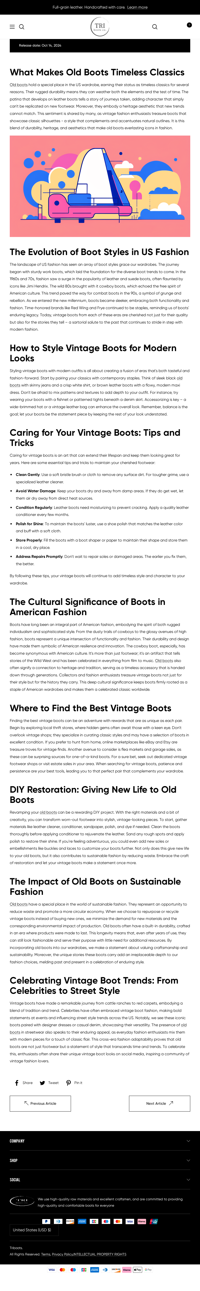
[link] (23, 27)
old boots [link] (48, 812)
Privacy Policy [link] (62, 1254)
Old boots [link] (19, 84)
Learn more (137, 7)
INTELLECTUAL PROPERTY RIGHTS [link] (99, 1254)
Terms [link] (45, 1254)
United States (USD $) (32, 1230)
